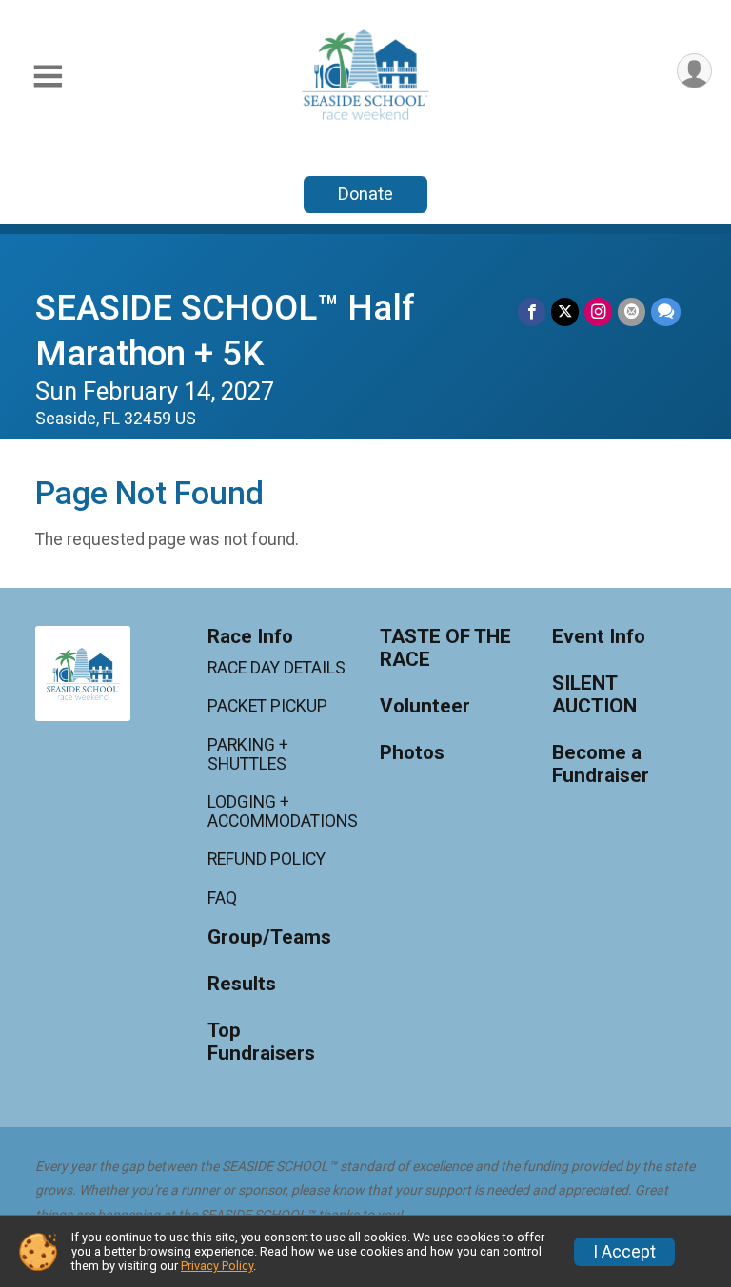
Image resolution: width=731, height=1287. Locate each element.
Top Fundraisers (261, 1042)
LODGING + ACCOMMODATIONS (279, 811)
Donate (365, 194)
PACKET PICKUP (267, 705)
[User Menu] (694, 70)
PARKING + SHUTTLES (247, 754)
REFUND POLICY (266, 858)
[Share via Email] (631, 311)
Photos (412, 753)
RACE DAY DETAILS (276, 667)
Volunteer (425, 706)
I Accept (624, 1251)
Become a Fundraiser (600, 764)
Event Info (598, 637)
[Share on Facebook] (531, 311)
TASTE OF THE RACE (445, 648)
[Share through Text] (666, 311)
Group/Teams (269, 937)
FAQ (222, 897)
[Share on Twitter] (565, 311)
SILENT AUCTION (594, 695)
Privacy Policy (217, 1265)
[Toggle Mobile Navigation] (48, 76)
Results (241, 984)
